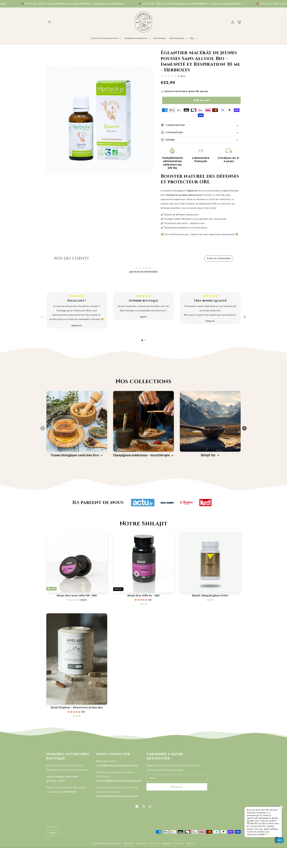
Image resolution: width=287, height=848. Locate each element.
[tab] (142, 340)
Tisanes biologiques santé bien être (74, 455)
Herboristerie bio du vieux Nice (110, 843)
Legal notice (190, 843)
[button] (49, 22)
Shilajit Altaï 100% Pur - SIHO (143, 595)
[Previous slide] (42, 317)
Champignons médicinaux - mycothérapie (141, 455)
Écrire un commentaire (219, 258)
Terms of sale (179, 843)
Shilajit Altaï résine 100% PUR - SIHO (77, 595)
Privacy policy (141, 843)
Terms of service (153, 843)
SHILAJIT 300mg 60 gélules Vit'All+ (210, 595)
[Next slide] (244, 317)
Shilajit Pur (208, 455)
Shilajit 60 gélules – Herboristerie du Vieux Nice (77, 707)
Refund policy (129, 843)
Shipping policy (167, 843)
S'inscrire (177, 787)
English (52, 832)
